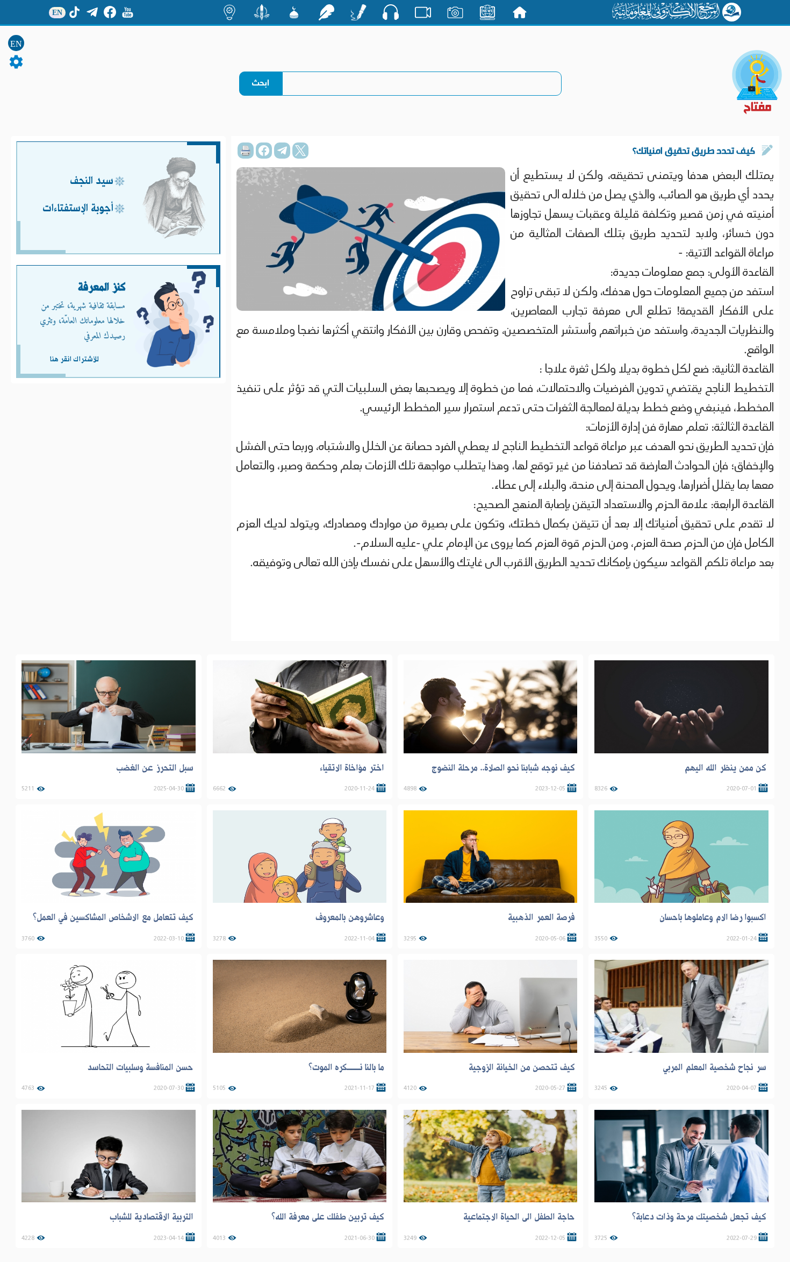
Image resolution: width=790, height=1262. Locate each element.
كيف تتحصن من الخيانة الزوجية (521, 1067)
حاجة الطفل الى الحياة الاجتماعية (519, 1217)
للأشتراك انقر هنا (74, 359)
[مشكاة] (294, 12)
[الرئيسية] (520, 12)
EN (16, 43)
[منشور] (262, 12)
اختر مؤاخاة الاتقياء (352, 768)
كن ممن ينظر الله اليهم (725, 768)
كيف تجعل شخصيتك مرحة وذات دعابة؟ (699, 1217)
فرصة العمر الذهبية (541, 917)
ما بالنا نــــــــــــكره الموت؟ (346, 1067)
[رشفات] (326, 12)
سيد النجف (91, 181)
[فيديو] (423, 12)
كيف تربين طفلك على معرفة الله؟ (328, 1217)
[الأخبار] (487, 12)
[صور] (455, 12)
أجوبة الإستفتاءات (78, 209)
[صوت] (391, 11)
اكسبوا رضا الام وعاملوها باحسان (713, 917)
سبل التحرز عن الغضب (155, 768)
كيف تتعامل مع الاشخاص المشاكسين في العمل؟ (113, 917)
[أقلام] (358, 12)
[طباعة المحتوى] (245, 150)
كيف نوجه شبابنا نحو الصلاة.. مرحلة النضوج (503, 768)
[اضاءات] (229, 12)
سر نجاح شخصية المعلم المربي (714, 1067)
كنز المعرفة (101, 287)
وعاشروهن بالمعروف (350, 917)
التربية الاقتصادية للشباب (151, 1217)
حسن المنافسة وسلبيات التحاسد (140, 1067)
